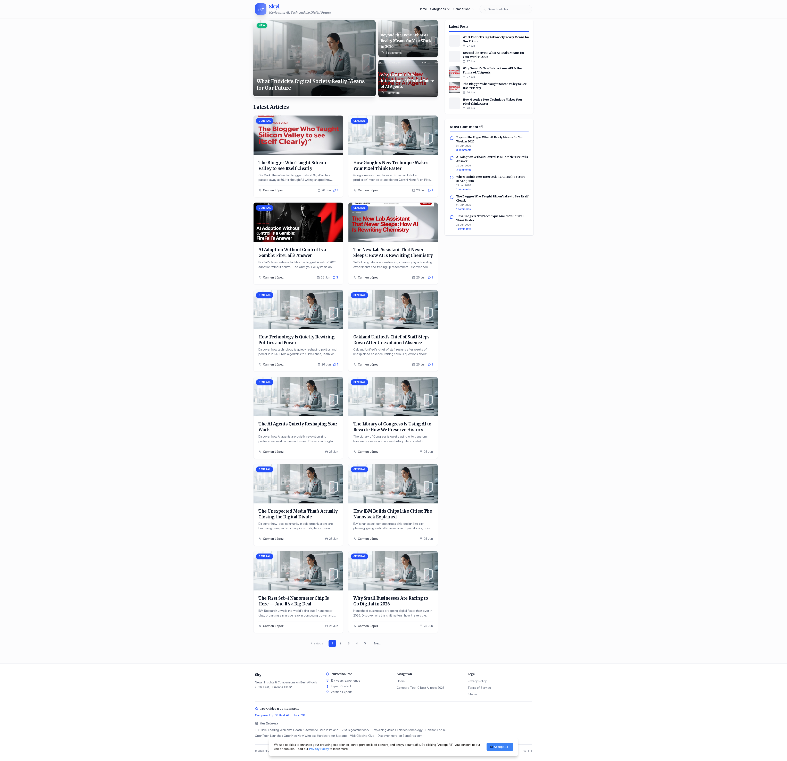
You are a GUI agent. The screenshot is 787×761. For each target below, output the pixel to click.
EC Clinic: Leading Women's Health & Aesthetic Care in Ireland (296, 730)
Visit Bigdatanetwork (355, 730)
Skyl (259, 675)
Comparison (462, 9)
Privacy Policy (477, 681)
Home (423, 9)
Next (377, 643)
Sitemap (473, 694)
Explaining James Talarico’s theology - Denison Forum (409, 730)
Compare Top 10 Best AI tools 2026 (421, 687)
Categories (438, 9)
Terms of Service (479, 687)
